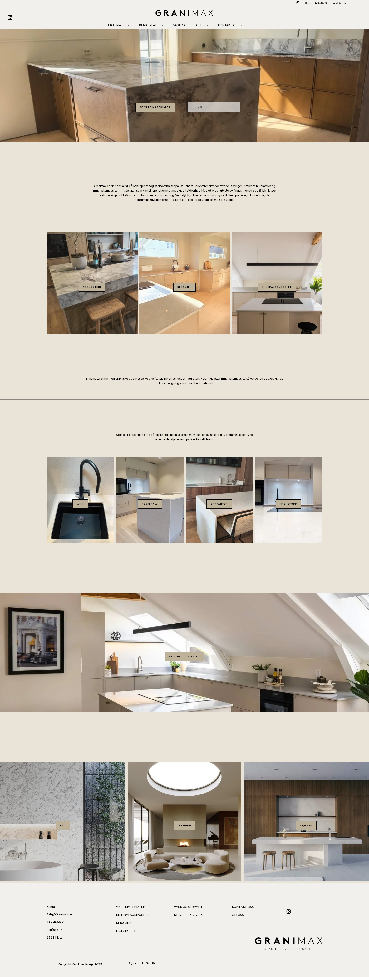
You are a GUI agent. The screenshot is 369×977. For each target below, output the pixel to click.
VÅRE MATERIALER (130, 907)
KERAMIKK (184, 287)
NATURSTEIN (92, 287)
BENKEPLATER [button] (149, 25)
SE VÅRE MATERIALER (155, 107)
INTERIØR (184, 825)
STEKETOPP (288, 504)
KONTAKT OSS (243, 907)
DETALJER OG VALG (188, 915)
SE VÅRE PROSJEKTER (184, 656)
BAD (63, 825)
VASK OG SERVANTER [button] (189, 25)
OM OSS (339, 2)
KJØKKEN (306, 825)
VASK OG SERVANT (188, 907)
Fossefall (150, 504)
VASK (80, 504)
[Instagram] (297, 3)
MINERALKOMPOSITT (277, 287)
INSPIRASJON (316, 2)
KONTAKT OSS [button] (229, 25)
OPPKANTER (219, 504)
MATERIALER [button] (117, 25)
